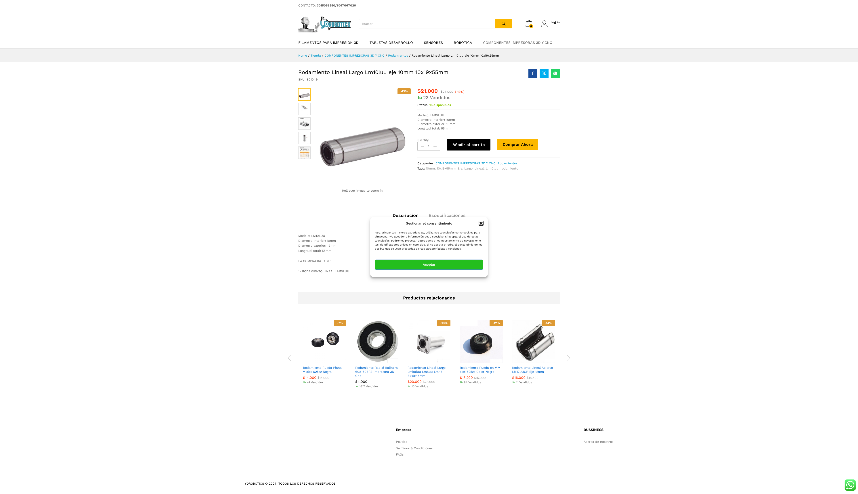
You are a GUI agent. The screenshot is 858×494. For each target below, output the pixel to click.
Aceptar (429, 265)
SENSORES (433, 43)
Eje (460, 168)
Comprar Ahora (518, 144)
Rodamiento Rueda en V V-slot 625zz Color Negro (480, 369)
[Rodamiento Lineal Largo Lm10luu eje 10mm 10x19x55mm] (532, 73)
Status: (422, 105)
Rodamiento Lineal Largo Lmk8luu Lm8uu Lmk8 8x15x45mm (427, 371)
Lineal (479, 168)
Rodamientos (507, 163)
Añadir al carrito (468, 144)
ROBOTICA (463, 43)
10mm (430, 168)
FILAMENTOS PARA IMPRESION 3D (328, 43)
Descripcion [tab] (405, 215)
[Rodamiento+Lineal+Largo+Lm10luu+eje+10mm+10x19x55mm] (544, 73)
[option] (324, 355)
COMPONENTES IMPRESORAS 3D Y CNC (517, 43)
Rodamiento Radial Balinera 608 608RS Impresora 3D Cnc (376, 371)
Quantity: (423, 140)
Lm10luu (492, 168)
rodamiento (509, 168)
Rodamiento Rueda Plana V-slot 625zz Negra (322, 369)
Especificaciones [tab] (447, 215)
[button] (481, 223)
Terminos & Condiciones (414, 448)
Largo (468, 168)
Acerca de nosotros (598, 441)
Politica (401, 441)
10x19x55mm (446, 168)
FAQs (400, 454)
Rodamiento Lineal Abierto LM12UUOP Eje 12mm (532, 369)
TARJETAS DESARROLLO (391, 43)
